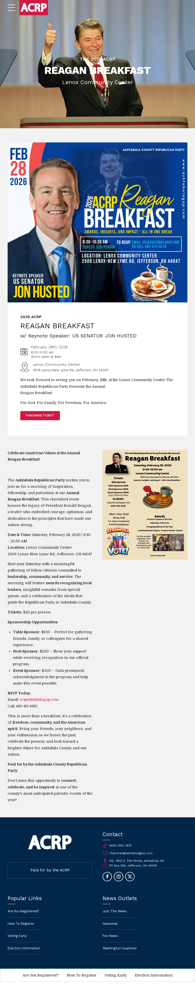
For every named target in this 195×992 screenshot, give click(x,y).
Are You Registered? (23, 911)
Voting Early (17, 936)
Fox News (110, 936)
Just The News (115, 911)
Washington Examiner (120, 948)
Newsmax (110, 923)
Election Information (24, 948)
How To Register (21, 923)
